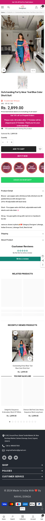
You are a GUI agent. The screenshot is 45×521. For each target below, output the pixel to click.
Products (10, 12)
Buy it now (23, 156)
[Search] (8, 7)
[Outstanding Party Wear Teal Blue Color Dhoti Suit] (22, 346)
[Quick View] (15, 338)
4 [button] (18, 421)
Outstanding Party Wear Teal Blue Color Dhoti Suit (22, 367)
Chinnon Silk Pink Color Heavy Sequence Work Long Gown (33, 411)
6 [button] (24, 421)
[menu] (2, 7)
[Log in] (36, 7)
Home (3, 12)
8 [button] (29, 421)
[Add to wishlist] (40, 149)
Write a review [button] (22, 259)
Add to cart (19, 149)
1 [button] (9, 421)
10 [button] (35, 421)
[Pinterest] (10, 458)
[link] (11, 311)
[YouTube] (16, 458)
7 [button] (26, 421)
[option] (22, 2)
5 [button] (21, 421)
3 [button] (15, 421)
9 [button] (32, 421)
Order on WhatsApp (22, 180)
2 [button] (12, 421)
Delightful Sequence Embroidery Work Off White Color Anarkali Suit (11, 411)
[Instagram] (4, 458)
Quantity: (4, 137)
